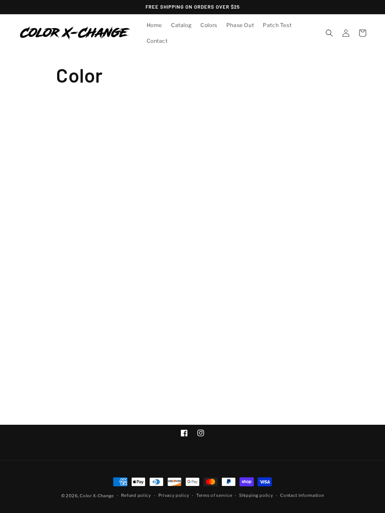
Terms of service (214, 495)
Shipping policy (256, 495)
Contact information (302, 495)
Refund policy (136, 495)
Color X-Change (97, 495)
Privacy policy (173, 495)
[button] (329, 33)
